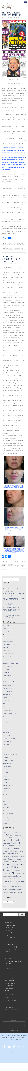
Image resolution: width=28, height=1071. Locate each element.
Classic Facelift (9, 927)
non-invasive (15, 568)
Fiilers (4, 704)
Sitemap (14, 1027)
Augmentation (9, 978)
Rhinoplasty (4, 247)
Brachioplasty (9, 988)
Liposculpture (20, 563)
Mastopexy (6, 748)
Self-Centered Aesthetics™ (11, 798)
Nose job (23, 244)
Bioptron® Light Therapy (10, 632)
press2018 (6, 770)
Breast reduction (7, 657)
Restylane (6, 779)
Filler (6, 1002)
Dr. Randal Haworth (19, 243)
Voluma (5, 823)
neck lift (6, 568)
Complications (7, 675)
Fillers (4, 707)
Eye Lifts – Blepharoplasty (13, 961)
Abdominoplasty (10, 985)
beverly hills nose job (18, 837)
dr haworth (8, 565)
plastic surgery (21, 568)
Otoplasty (8, 969)
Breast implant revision (9, 644)
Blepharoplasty (7, 635)
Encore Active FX (8, 685)
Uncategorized (10, 564)
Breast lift (5, 647)
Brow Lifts (8, 964)
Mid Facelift (8, 930)
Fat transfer (12, 244)
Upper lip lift (6, 820)
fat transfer (16, 566)
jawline (20, 566)
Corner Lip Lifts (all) (11, 947)
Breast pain (6, 650)
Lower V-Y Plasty (10, 949)
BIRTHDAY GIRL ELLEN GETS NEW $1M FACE (12, 14)
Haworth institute (20, 873)
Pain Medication (7, 763)
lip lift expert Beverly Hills (14, 878)
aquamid (5, 832)
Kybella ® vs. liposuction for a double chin (11, 259)
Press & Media (19, 245)
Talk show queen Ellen (10, 250)
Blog (14, 1023)
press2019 (6, 773)
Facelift (8, 244)
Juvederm (5, 722)
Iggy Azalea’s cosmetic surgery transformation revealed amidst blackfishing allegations (11, 615)
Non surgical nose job (9, 751)
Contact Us (13, 1020)
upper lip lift (20, 892)
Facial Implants (10, 937)
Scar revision (6, 791)
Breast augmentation (9, 641)
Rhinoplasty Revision (11, 925)
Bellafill (5, 628)
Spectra (5, 804)
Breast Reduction (10, 983)
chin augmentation (13, 864)
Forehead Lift (18, 244)
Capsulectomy (7, 669)
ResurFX (5, 782)
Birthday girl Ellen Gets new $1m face (13, 249)
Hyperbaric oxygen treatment (11, 713)
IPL (4, 716)
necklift (10, 568)
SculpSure (6, 795)
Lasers (5, 729)
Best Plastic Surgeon (10, 248)
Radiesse (5, 776)
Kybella (8, 563)
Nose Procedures (5, 245)
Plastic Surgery (12, 245)
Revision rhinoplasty (8, 785)
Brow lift (8, 243)
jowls (23, 566)
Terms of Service (13, 1030)
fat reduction (10, 566)
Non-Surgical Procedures (10, 754)
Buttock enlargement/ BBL (10, 663)
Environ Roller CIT (10, 1000)
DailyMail (21, 864)
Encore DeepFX (7, 688)
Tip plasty (5, 810)
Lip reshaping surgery (9, 738)
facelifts (18, 870)
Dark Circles (6, 679)
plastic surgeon (16, 886)
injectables (13, 876)
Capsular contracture (9, 666)
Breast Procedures (8, 653)
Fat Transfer (8, 932)
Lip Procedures (13, 563)
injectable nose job (7, 876)
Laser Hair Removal (11, 1007)
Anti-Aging (6, 625)
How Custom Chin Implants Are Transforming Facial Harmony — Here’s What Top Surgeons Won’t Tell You (13, 593)
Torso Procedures (8, 813)
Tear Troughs (6, 807)
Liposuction (4, 564)
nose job (9, 886)
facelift (15, 870)
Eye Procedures (7, 691)
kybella (3, 568)
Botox (4, 638)
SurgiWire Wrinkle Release (13, 935)
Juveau (5, 719)
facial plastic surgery (15, 565)
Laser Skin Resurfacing (12, 1010)
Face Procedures (18, 561)
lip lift (7, 878)
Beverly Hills (10, 837)
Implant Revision (10, 981)
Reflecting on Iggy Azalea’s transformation (10, 603)
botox (5, 859)
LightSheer (6, 732)
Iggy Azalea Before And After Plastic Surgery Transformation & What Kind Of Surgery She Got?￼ (13, 609)
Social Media (6, 801)
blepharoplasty (20, 856)
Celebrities (12, 243)
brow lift (11, 861)
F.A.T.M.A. (7, 952)
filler (10, 873)
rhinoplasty (12, 892)
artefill (10, 832)
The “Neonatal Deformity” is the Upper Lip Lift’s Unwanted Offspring (13, 598)
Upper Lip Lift (9, 944)
